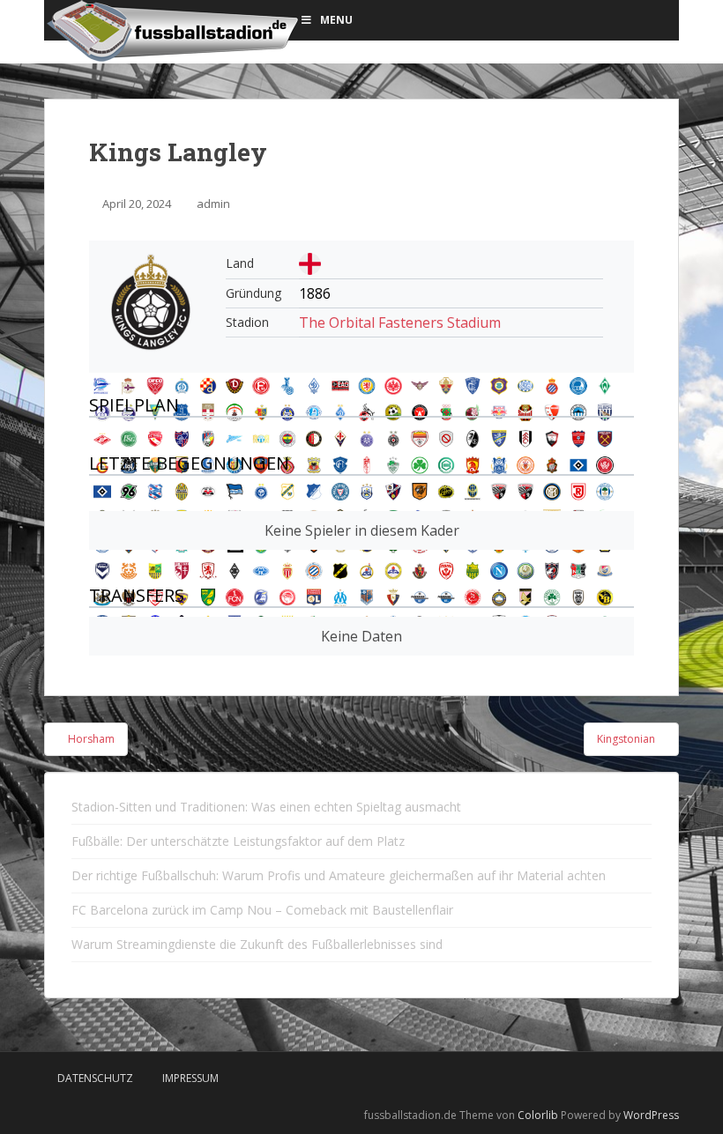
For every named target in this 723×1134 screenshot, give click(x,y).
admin (213, 203)
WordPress (651, 1115)
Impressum (190, 1078)
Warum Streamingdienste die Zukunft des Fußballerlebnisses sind (257, 944)
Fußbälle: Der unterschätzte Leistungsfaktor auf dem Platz (238, 841)
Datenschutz (95, 1078)
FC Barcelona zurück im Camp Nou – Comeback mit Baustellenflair (262, 909)
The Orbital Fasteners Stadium (400, 322)
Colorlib (538, 1115)
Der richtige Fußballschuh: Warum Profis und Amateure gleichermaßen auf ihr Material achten (338, 875)
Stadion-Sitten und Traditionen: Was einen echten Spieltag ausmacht (266, 806)
